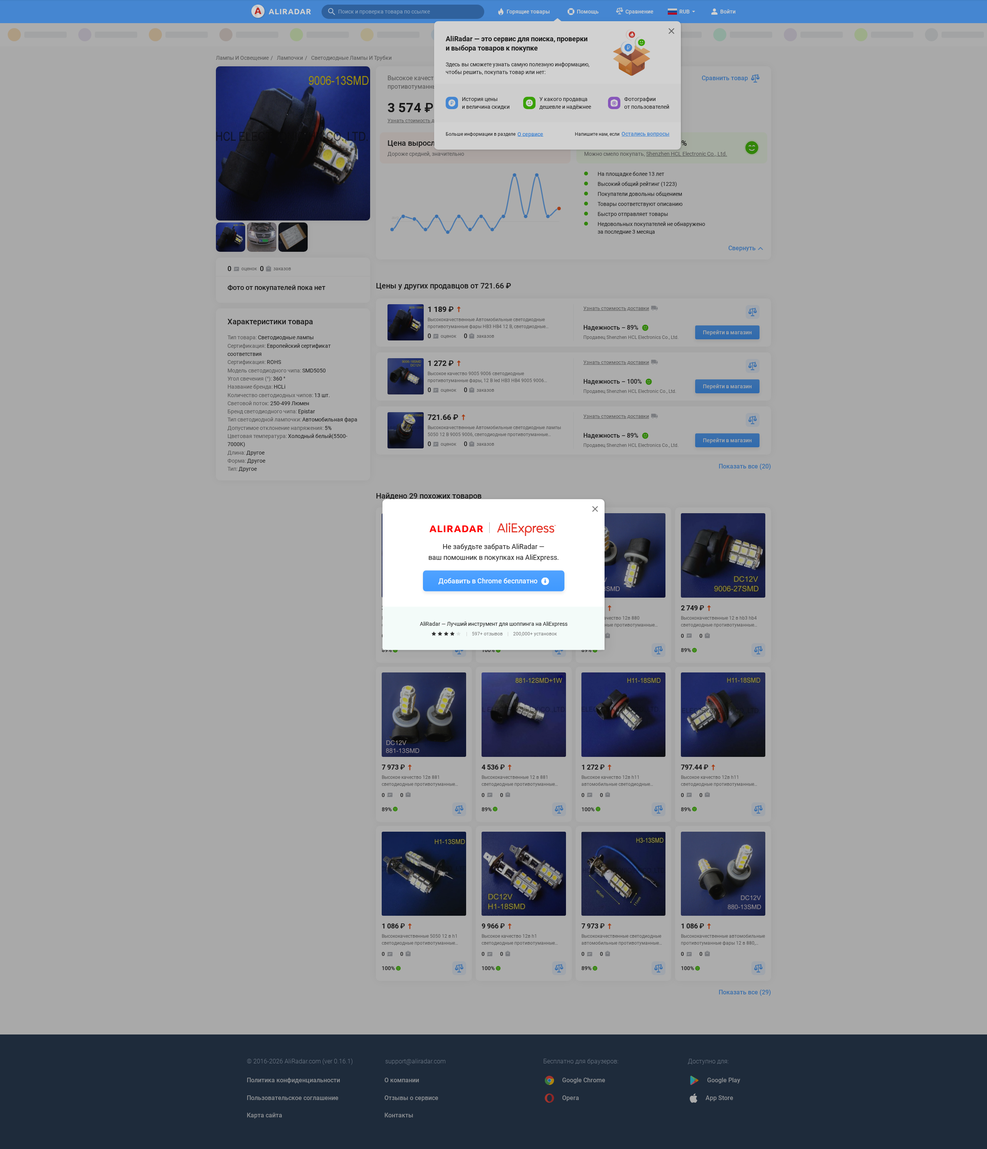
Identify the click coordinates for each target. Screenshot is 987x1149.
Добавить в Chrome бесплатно (487, 581)
